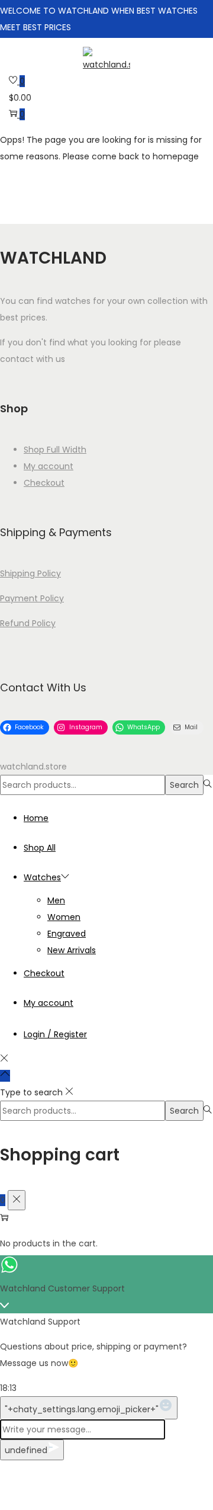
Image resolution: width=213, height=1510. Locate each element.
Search (184, 785)
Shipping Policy (30, 573)
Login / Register (55, 1034)
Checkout (44, 483)
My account (48, 466)
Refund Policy (28, 623)
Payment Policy (32, 598)
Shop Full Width (55, 450)
